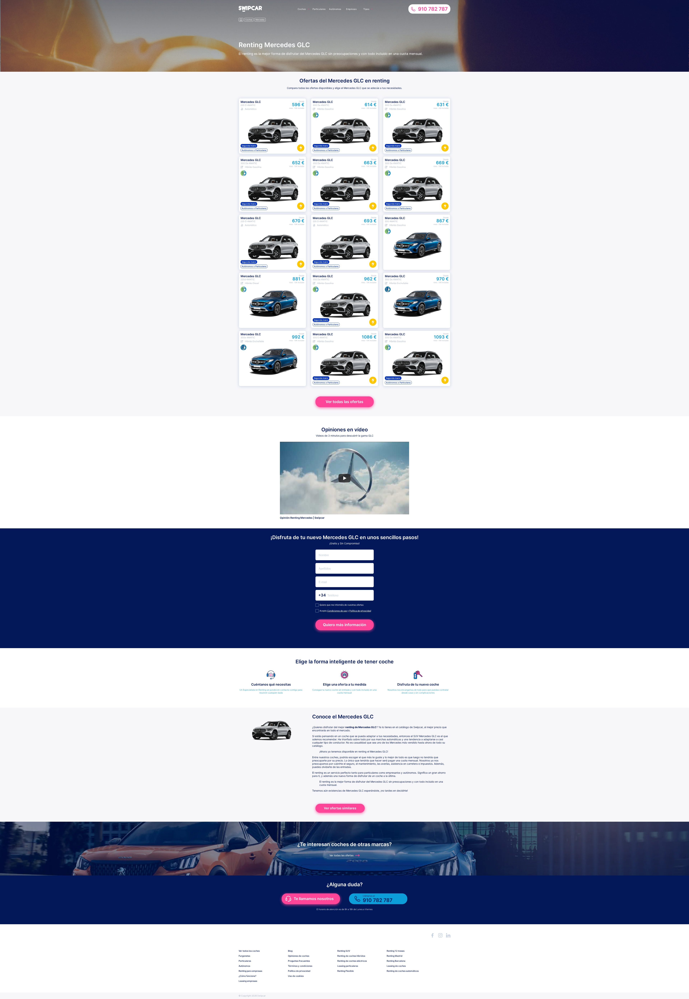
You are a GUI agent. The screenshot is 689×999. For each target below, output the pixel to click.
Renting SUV (343, 951)
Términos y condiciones (300, 966)
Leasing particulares (347, 966)
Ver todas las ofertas (344, 401)
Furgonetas (244, 956)
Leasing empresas (248, 981)
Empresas (351, 9)
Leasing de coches (396, 966)
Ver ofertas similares (340, 808)
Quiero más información (344, 624)
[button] (250, 10)
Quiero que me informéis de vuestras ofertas (342, 604)
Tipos (366, 9)
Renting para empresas (250, 971)
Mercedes (260, 19)
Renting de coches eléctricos (352, 961)
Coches (302, 9)
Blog (290, 951)
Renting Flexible (345, 971)
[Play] (344, 478)
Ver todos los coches (249, 951)
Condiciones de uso (337, 610)
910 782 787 (433, 9)
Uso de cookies (296, 976)
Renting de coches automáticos (403, 971)
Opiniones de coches (298, 956)
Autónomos (335, 9)
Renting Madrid (394, 956)
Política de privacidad (360, 610)
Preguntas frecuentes (299, 961)
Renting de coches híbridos (351, 956)
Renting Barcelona (396, 961)
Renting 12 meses (395, 951)
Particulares (319, 9)
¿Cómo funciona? (247, 976)
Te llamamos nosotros (314, 898)
